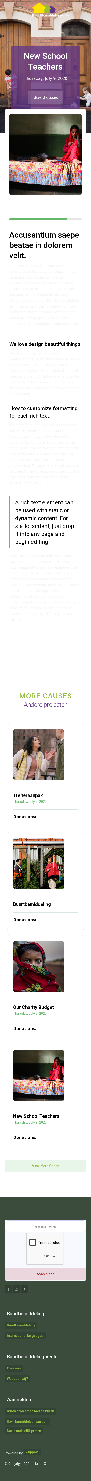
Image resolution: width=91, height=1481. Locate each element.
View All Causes (45, 97)
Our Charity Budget (33, 1007)
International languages (25, 1336)
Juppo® (32, 1452)
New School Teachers (36, 1116)
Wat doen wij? (17, 1379)
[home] (55, 9)
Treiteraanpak (28, 795)
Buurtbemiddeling (32, 904)
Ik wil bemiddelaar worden (27, 1421)
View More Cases (45, 1166)
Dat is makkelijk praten (24, 1431)
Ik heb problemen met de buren (30, 1411)
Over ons (14, 1368)
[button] (83, 10)
